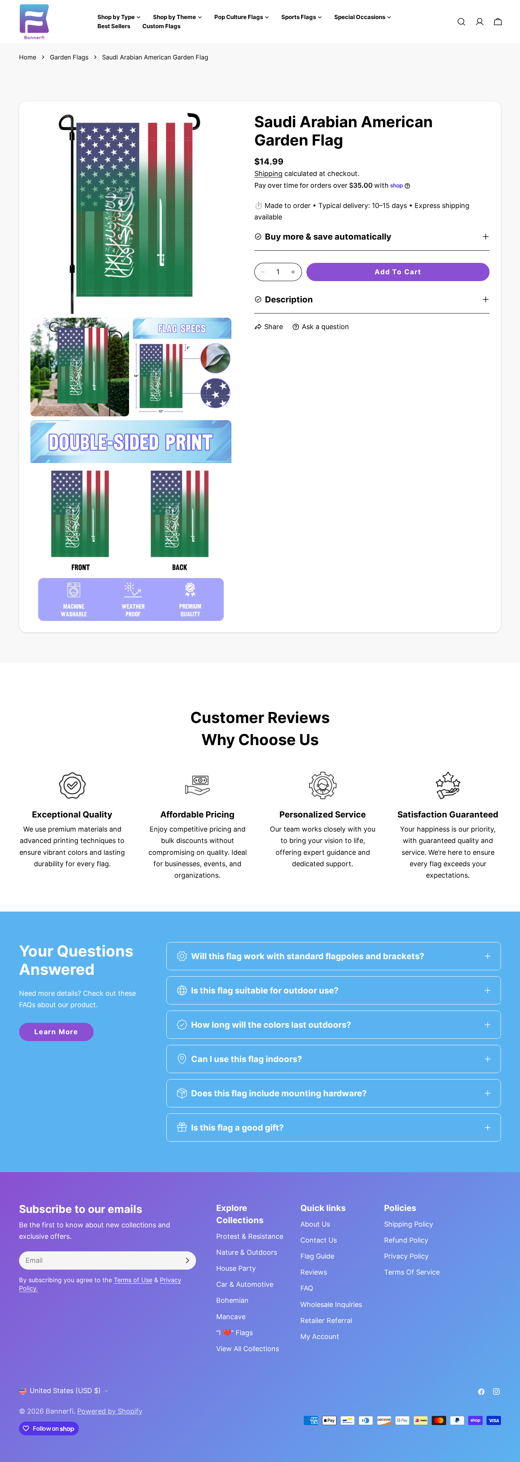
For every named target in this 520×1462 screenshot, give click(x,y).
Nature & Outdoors (246, 1252)
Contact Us (318, 1240)
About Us (315, 1224)
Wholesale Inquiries (331, 1304)
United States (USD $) (65, 1391)
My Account (319, 1336)
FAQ (306, 1288)
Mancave (231, 1317)
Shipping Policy (408, 1224)
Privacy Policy (406, 1256)
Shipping (268, 174)
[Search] (461, 21)
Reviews (313, 1272)
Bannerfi (59, 1411)
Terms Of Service (412, 1272)
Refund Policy (406, 1240)
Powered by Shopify (109, 1411)
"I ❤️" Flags (234, 1333)
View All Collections (247, 1349)
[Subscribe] (187, 1260)
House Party (236, 1268)
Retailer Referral (326, 1320)
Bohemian (232, 1300)
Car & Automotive (244, 1284)
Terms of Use (133, 1280)
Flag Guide (317, 1256)
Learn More (56, 1032)
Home (27, 57)
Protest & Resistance (249, 1236)
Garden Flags (69, 57)
